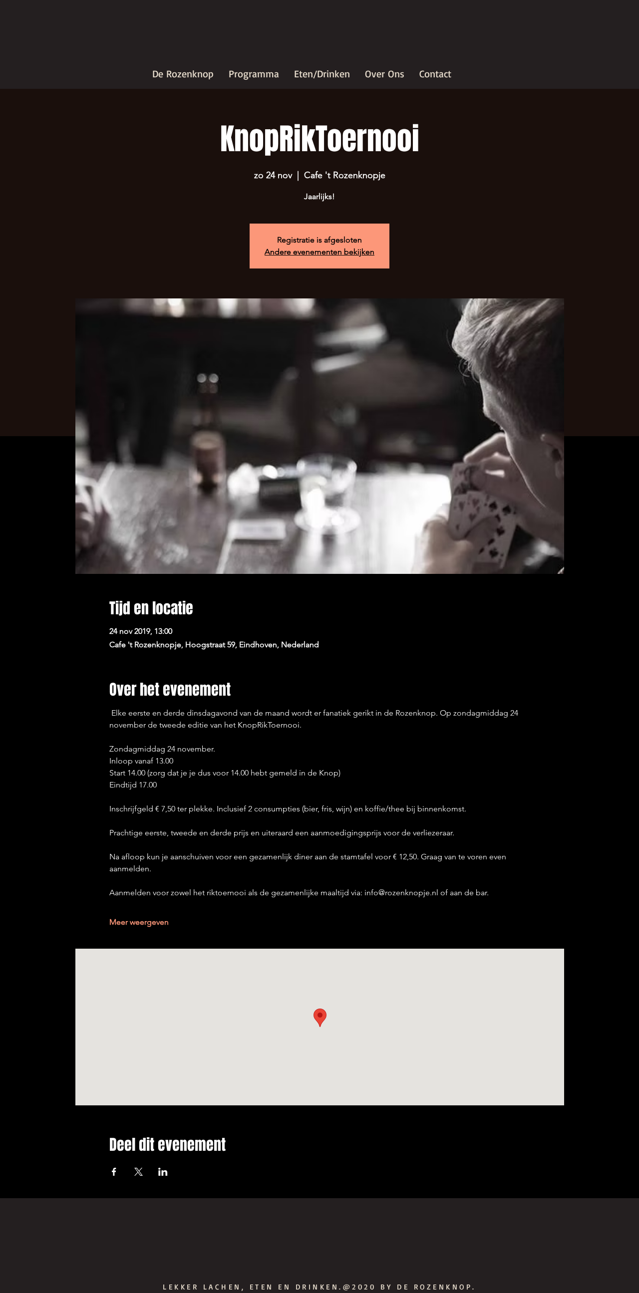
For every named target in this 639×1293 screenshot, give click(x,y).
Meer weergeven (139, 922)
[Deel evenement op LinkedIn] (163, 1172)
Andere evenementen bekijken (319, 252)
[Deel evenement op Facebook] (114, 1172)
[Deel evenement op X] (138, 1172)
